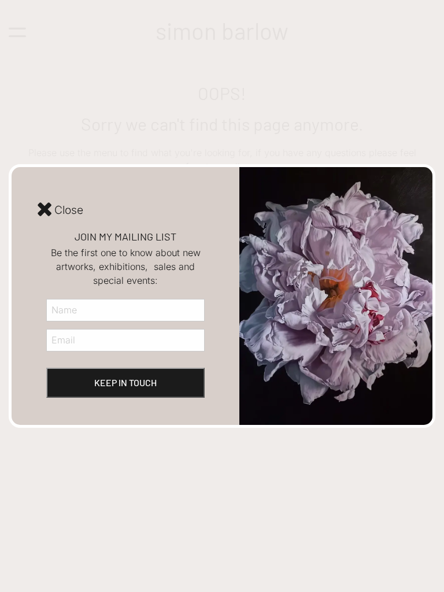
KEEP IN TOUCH (125, 382)
